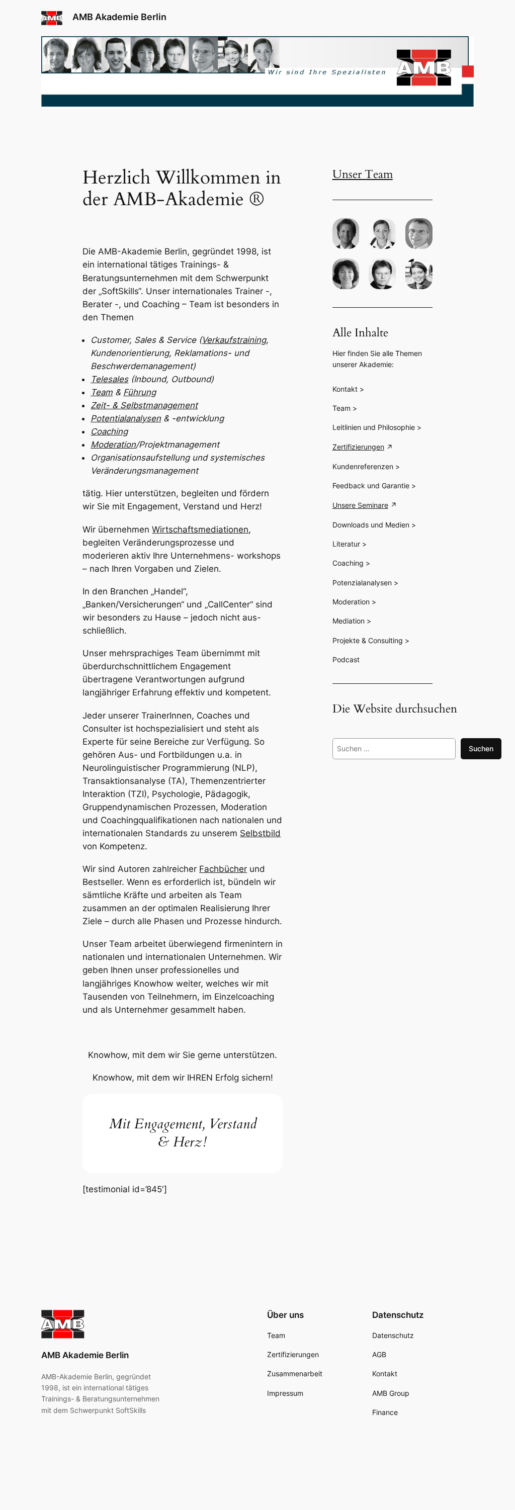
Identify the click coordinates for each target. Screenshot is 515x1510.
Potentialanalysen (126, 418)
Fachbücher (223, 869)
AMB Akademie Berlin (119, 17)
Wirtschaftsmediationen (200, 529)
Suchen (481, 748)
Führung (139, 392)
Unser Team (362, 174)
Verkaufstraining (234, 340)
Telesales (109, 379)
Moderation (113, 444)
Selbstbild (260, 833)
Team (102, 392)
